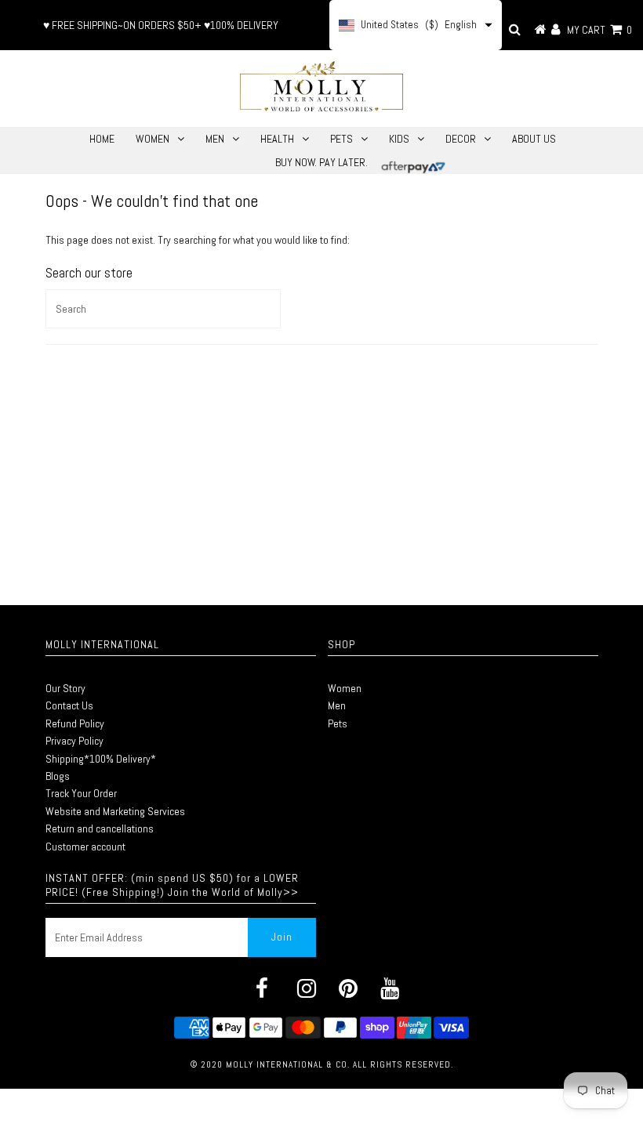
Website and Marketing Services (115, 811)
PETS (341, 139)
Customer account (85, 846)
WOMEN (152, 139)
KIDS (399, 139)
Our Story (65, 688)
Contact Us (69, 705)
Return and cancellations (99, 828)
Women (344, 688)
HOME (101, 139)
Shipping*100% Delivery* (100, 759)
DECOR (460, 139)
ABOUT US (534, 139)
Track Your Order (81, 793)
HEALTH (277, 139)
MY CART (599, 30)
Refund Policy (74, 723)
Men (337, 705)
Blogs (57, 776)
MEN (214, 139)
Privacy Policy (74, 741)
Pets (337, 723)
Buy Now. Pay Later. (321, 162)
